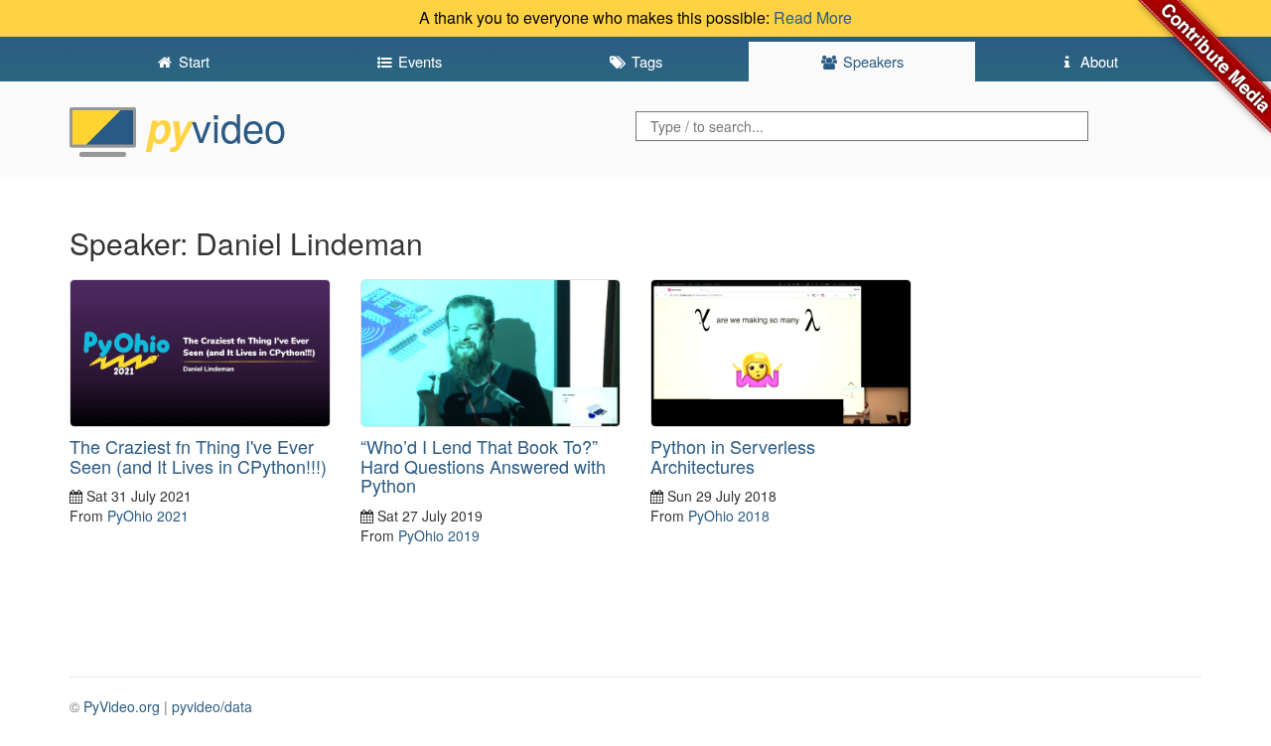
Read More (813, 17)
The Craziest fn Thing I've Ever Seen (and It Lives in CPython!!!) (198, 456)
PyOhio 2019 (439, 535)
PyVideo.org (121, 706)
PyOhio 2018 (729, 515)
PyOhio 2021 (148, 515)
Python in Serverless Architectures (732, 456)
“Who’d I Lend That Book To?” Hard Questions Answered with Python (483, 466)
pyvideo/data (212, 706)
